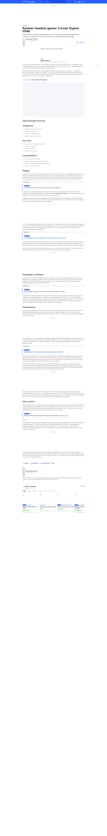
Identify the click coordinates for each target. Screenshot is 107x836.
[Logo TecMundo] (30, 1)
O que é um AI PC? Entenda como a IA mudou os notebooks (42, 188)
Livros (45, 491)
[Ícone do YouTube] (79, 1)
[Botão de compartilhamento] (77, 42)
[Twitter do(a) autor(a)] (24, 482)
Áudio (53, 491)
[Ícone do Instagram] (77, 1)
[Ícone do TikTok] (81, 1)
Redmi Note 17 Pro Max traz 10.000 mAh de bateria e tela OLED (43, 352)
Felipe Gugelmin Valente (32, 39)
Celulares (29, 491)
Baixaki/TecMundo (45, 60)
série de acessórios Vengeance (59, 193)
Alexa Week (40, 491)
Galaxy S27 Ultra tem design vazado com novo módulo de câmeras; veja (46, 415)
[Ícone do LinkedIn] (83, 1)
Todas (24, 491)
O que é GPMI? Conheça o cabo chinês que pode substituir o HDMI (44, 291)
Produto (25, 25)
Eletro (49, 491)
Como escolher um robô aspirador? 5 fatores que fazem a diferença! (45, 238)
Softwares (35, 491)
